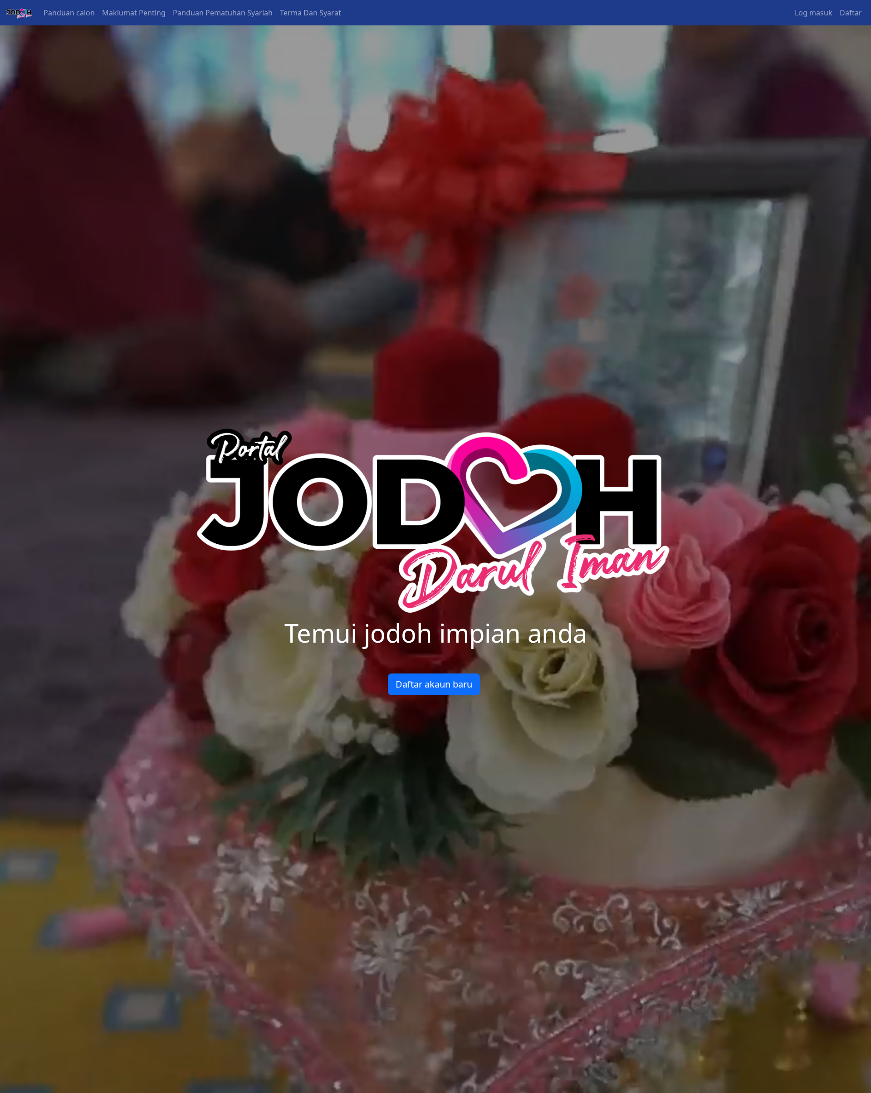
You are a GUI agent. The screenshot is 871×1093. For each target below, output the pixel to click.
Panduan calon (69, 13)
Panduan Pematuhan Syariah (223, 13)
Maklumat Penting (134, 13)
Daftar (851, 13)
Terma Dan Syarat (310, 13)
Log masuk (813, 13)
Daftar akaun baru (434, 684)
